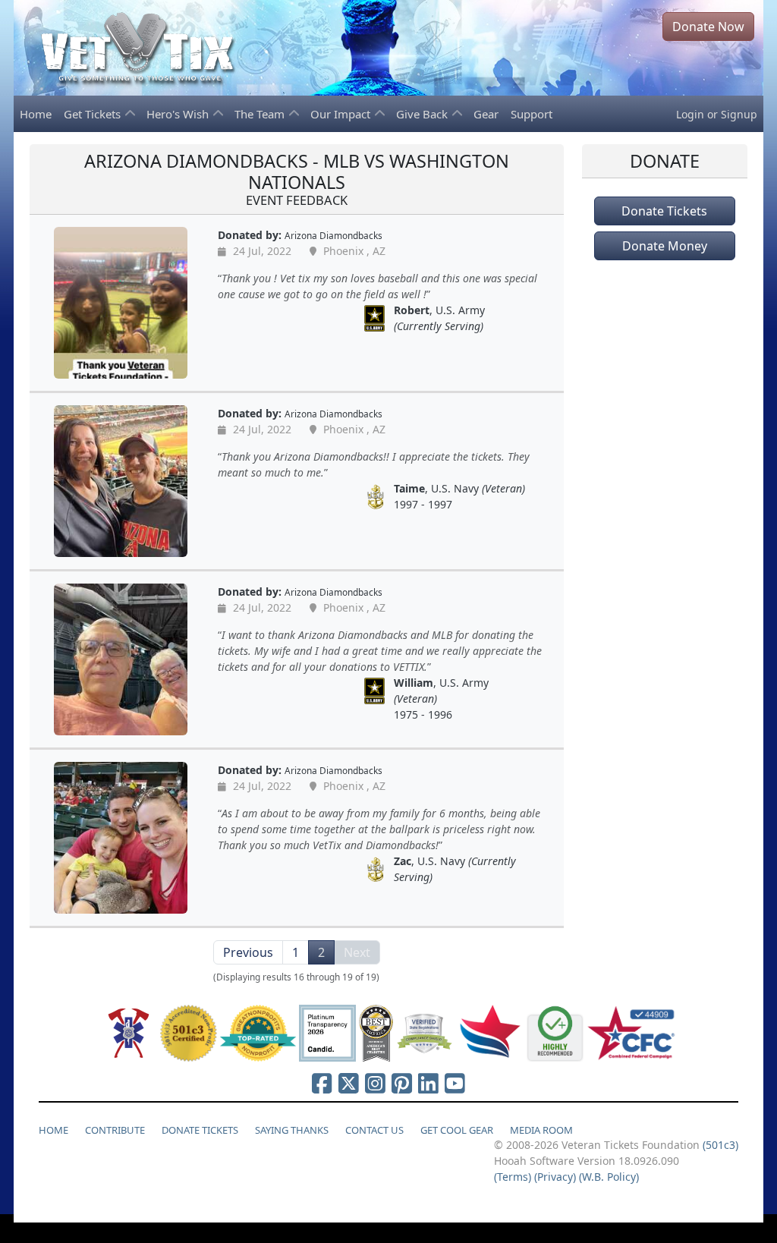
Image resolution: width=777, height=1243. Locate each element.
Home (36, 113)
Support (531, 113)
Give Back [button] (423, 113)
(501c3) (720, 1145)
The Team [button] (261, 113)
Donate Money (664, 246)
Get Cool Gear (456, 1130)
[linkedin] (428, 1083)
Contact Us (374, 1130)
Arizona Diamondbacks (333, 235)
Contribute (115, 1130)
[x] (348, 1083)
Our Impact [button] (341, 113)
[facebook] (322, 1083)
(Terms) (512, 1176)
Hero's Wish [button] (179, 113)
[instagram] (375, 1083)
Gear (486, 113)
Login (690, 114)
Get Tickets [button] (94, 113)
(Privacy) (555, 1176)
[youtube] (455, 1083)
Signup (739, 114)
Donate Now (708, 26)
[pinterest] (402, 1083)
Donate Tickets (664, 211)
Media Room (541, 1130)
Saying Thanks (292, 1130)
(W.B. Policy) (609, 1176)
